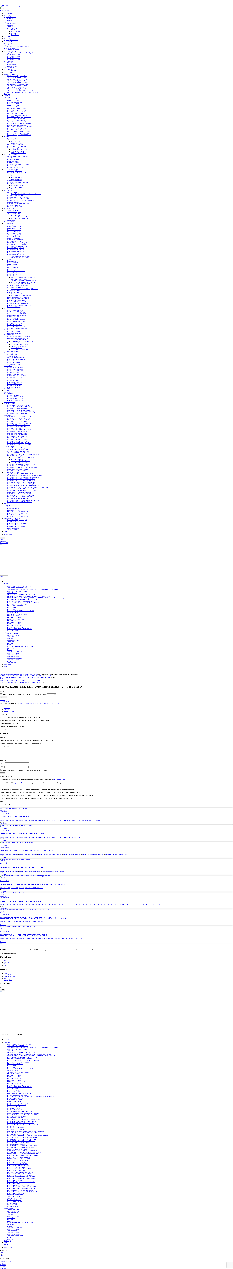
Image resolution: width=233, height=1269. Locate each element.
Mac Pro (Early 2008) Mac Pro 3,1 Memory (23, 277)
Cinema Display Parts (10, 74)
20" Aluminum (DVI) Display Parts (17, 79)
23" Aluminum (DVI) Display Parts (17, 84)
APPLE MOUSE (12, 593)
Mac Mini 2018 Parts (13, 318)
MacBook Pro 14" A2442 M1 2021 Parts (19, 492)
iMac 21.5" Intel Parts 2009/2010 (16, 113)
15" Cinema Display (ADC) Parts (17, 76)
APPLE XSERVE (12, 637)
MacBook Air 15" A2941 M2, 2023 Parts (19, 443)
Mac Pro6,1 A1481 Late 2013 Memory (22, 284)
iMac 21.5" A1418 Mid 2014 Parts (17, 115)
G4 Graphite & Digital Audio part (17, 520)
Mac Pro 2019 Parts (13, 372)
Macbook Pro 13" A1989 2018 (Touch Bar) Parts (21, 489)
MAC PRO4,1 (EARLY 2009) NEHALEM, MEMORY (23, 1119)
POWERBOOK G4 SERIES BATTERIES (19, 1173)
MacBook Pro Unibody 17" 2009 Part (18, 466)
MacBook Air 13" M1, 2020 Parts (17, 436)
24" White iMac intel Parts (18, 153)
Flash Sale (7, 95)
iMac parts (7, 136)
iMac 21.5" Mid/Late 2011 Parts (16, 118)
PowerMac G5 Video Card (15, 400)
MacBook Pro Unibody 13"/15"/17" (17, 246)
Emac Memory (11, 261)
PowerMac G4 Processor (14, 387)
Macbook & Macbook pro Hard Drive (18, 203)
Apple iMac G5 (11, 26)
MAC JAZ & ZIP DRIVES (15, 1106)
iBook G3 (10, 18)
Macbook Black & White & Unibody (18, 46)
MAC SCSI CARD (13, 1126)
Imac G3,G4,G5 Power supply (16, 359)
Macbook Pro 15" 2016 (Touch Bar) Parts (19, 493)
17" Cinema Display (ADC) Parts (17, 77)
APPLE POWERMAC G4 (15, 658)
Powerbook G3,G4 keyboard (19, 218)
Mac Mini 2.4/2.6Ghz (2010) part (16, 312)
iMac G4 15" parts (16, 141)
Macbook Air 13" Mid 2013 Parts (17, 441)
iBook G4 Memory (12, 264)
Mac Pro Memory (12, 276)
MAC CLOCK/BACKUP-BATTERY (18, 1103)
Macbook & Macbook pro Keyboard (21, 217)
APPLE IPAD (11, 638)
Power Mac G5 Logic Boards (15, 251)
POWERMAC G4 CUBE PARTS (17, 1183)
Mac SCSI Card (8, 389)
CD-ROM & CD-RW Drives (19, 344)
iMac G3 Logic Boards (14, 230)
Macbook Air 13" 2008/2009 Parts (17, 426)
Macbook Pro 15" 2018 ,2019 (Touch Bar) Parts (21, 495)
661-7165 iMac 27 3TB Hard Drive (15, 817)
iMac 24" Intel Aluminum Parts (16, 120)
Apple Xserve (8, 72)
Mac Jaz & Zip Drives (10, 208)
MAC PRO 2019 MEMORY (15, 1118)
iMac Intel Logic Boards (14, 235)
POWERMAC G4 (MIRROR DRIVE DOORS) (21, 1182)
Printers (9, 650)
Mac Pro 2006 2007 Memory (19, 279)
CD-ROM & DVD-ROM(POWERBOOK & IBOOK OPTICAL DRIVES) (29, 596)
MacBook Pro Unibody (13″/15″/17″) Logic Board (22, 1150)
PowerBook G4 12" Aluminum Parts (17, 511)
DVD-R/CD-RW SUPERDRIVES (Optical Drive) (22, 599)
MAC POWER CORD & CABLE (17, 1201)
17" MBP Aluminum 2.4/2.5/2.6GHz (18, 452)
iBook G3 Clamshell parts (14, 102)
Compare (6, 1246)
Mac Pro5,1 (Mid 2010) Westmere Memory (23, 282)
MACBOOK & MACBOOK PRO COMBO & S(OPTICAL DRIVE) (27, 1136)
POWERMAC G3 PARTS (15, 1180)
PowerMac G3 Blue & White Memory (18, 298)
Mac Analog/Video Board (11, 169)
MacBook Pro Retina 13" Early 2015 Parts (19, 502)
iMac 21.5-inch (15, 31)
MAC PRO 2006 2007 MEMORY (17, 1116)
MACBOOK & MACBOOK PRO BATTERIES (21, 1134)
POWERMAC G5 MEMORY (16, 1193)
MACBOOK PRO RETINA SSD (17, 1149)
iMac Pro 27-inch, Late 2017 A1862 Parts (19, 135)
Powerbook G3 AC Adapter (15, 166)
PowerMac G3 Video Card (15, 397)
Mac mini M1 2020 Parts (14, 323)
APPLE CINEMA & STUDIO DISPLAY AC (20, 586)
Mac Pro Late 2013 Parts (14, 377)
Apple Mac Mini (8, 41)
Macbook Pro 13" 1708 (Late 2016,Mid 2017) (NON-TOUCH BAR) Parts (29, 487)
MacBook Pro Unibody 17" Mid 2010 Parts (19, 469)
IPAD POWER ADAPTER (15, 1098)
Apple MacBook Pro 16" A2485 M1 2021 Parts (21, 474)
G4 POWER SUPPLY (13, 612)
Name (2, 763)
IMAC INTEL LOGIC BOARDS (17, 1095)
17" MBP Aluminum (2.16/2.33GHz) (18, 451)
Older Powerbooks (12, 63)
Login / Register (8, 1247)
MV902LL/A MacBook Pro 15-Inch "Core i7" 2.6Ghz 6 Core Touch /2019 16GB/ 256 (25, 677)
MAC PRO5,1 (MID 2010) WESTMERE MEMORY (22, 1121)
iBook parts (7, 97)
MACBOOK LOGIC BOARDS (16, 1144)
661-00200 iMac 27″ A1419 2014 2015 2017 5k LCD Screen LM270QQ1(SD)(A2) (32, 884)
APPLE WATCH (12, 655)
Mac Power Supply (9, 353)
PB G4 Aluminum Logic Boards (20, 256)
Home (2, 674)
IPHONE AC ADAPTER (14, 1100)
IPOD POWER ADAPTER (15, 1101)
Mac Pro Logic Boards (13, 238)
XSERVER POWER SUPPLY (16, 1198)
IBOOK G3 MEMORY (14, 620)
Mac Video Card (8, 393)
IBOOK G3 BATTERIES (14, 617)
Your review (4, 760)
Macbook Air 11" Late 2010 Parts (17, 421)
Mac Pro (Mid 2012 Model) (15, 371)
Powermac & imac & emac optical (17, 343)
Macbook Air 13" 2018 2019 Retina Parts (19, 430)
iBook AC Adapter (12, 158)
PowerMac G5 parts (13, 528)
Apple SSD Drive (12, 192)
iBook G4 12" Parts (13, 103)
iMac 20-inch (15, 30)
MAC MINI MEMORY (14, 1108)
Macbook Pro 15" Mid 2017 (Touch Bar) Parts (20, 497)
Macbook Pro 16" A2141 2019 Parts (17, 498)
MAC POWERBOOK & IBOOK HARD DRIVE (22, 1111)
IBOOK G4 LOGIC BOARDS (16, 624)
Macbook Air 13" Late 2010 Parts (17, 434)
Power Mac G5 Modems (14, 333)
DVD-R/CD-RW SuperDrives (19, 346)
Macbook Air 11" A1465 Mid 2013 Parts (19, 420)
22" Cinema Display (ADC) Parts (17, 82)
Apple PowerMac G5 (10, 71)
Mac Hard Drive (8, 190)
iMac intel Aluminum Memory (16, 271)
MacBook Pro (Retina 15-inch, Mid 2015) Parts (21, 479)
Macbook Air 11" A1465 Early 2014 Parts (19, 416)
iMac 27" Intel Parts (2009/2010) (16, 125)
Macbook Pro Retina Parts (11, 472)
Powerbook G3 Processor (14, 384)
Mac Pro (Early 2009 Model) (15, 367)
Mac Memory (7, 259)
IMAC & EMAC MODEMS (15, 627)
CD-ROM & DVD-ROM (18, 339)
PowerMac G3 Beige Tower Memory (18, 297)
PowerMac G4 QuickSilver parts (16, 526)
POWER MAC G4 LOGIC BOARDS (18, 1159)
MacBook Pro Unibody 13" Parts (16, 456)
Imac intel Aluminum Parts (11, 107)
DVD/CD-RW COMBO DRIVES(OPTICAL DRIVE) (23, 602)
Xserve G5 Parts (12, 529)
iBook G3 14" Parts (13, 100)
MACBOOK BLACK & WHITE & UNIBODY (21, 646)
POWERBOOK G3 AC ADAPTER (17, 1164)
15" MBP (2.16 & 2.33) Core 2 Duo (17, 449)
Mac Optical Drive (9, 334)
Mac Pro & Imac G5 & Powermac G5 (18, 199)
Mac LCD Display (9, 221)
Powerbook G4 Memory (14, 292)
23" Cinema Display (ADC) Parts (17, 85)
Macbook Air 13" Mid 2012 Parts (17, 439)
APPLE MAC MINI (13, 653)
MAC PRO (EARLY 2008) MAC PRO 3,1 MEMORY (23, 1113)
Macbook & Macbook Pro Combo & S (18, 336)
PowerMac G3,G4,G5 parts (12, 518)
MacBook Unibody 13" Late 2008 (17, 413)
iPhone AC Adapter (13, 161)
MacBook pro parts (9, 446)
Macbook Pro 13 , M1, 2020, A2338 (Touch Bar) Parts (23, 485)
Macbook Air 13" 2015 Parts (15, 428)
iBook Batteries (11, 176)
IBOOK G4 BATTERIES (14, 622)
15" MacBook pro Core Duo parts (17, 448)
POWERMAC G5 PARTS (15, 1195)
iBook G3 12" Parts (13, 99)
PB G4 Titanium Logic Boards (20, 257)
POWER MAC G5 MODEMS (16, 1162)
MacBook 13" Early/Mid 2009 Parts (17, 408)
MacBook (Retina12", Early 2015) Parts (18, 405)
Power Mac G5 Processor (14, 382)
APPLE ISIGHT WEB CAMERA (17, 591)
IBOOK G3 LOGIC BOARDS (16, 619)
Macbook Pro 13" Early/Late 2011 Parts (22, 459)
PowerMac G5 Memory (14, 307)
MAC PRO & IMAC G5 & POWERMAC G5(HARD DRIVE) (25, 1114)
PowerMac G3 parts (13, 521)
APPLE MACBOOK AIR (15, 651)
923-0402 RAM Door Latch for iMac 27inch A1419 (23, 834)
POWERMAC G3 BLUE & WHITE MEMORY (21, 1178)
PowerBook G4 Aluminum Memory (21, 294)
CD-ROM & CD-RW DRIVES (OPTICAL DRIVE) (22, 594)
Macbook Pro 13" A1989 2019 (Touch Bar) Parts (21, 490)
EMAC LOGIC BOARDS (15, 606)
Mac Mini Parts (8, 308)
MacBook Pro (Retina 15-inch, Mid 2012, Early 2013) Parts (24, 477)
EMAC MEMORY (12, 607)
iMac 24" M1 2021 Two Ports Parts (17, 122)
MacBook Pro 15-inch (13, 56)
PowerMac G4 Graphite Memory (16, 300)
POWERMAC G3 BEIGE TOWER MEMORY (21, 1177)
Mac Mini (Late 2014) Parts (15, 310)
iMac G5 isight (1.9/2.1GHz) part (16, 146)
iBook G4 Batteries (16, 179)
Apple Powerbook (9, 61)
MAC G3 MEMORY (13, 630)
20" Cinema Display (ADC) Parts (17, 81)
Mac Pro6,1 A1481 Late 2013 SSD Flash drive (20, 200)
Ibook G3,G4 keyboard (17, 215)
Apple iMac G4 (11, 25)
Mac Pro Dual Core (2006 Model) (17, 375)
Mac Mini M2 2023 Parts (14, 325)
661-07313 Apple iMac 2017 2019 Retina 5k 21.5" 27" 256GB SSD (20, 682)
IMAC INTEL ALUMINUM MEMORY (19, 1093)
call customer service (70, 783)
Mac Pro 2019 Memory (14, 274)
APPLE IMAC (11, 663)
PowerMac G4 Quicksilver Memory (17, 303)
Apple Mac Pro (8, 43)
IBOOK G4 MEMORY (14, 625)
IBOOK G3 (10, 643)
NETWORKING (12, 1205)
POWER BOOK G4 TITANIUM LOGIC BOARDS (22, 1155)
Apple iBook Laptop (10, 17)
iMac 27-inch (15, 35)
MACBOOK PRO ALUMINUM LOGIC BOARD (22, 1146)
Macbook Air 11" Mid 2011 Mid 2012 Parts (19, 423)
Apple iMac (7, 22)
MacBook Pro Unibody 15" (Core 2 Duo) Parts (21, 464)
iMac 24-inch (15, 33)
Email (2, 766)
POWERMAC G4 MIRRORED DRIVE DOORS (22, 1187)
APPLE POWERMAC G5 (15, 659)
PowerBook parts (9, 507)
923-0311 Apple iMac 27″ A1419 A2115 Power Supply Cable (26, 851)
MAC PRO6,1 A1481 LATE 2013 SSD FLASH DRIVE (23, 1124)
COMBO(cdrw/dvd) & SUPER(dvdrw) (22, 341)
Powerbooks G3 (12, 66)
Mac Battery (7, 174)
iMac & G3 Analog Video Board (16, 172)
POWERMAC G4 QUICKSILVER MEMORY (21, 1188)
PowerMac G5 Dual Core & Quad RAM (19, 305)
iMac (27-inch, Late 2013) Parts (16, 110)
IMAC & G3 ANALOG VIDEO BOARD (19, 629)
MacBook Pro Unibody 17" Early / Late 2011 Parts (22, 467)
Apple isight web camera (11, 40)
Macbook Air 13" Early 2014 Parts (17, 433)
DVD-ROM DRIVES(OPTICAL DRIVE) (19, 601)
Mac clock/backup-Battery (14, 180)
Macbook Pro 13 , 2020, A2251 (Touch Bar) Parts (21, 482)
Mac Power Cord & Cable (11, 351)
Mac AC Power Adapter (11, 154)
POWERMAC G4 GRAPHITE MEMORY (20, 1185)
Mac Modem (7, 330)
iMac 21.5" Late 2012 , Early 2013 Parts (19, 117)
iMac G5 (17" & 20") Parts (15, 144)
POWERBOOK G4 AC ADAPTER (17, 1170)
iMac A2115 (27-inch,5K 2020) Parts (18, 133)
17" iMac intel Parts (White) (19, 149)
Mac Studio (7, 392)
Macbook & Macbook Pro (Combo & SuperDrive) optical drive (25, 1131)
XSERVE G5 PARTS (13, 1196)
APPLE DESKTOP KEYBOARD (17, 588)
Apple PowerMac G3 (10, 67)
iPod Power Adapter (13, 162)
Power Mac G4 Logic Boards (15, 249)
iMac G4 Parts (11, 140)
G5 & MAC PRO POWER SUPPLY (18, 614)
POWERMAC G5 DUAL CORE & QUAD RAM (22, 1191)
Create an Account (5, 1261)
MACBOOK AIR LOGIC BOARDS (18, 1142)
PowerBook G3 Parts (13, 510)
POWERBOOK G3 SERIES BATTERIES (19, 1169)
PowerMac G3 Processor (14, 385)
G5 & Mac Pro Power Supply (15, 357)
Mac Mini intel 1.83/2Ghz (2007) (16, 321)
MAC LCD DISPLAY (14, 1200)
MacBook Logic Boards (14, 241)
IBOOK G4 (10, 645)
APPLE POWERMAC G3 (15, 656)
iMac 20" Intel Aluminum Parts (16, 112)
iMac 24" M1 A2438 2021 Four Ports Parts (19, 123)
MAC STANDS (12, 1203)
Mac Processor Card (9, 379)
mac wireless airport (9, 402)
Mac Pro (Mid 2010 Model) (15, 369)
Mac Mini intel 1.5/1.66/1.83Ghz (16, 320)
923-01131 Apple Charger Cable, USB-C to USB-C (22, 867)
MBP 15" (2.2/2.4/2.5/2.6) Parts (16, 470)
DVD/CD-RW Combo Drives (19, 349)
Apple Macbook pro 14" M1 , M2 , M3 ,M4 (20, 53)
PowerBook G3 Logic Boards (16, 253)
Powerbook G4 (11, 64)
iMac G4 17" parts (16, 143)
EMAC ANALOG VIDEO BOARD (18, 604)
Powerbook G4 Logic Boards (15, 254)
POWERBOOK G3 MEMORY (16, 1167)
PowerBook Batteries (13, 184)
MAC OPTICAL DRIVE (14, 1110)
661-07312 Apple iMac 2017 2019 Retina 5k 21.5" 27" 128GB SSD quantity (24, 694)
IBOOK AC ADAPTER (14, 616)
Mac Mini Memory (12, 272)
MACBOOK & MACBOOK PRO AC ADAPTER (22, 1132)
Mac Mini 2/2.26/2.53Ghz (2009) (16, 313)
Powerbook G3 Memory (14, 290)
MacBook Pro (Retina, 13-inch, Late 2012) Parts (21, 480)
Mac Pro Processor (12, 380)
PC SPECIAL (11, 661)
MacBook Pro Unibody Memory (16, 287)
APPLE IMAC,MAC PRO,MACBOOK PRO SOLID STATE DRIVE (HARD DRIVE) (33, 589)
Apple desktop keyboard (14, 212)
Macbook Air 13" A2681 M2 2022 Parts (18, 425)
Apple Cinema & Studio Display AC (17, 156)
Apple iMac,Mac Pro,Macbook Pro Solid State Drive (26, 194)
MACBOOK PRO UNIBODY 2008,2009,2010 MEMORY (24, 1152)
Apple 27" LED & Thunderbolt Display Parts (20, 90)
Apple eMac (7, 15)
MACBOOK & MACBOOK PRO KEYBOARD (21, 1139)
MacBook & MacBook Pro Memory (17, 285)
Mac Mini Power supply (14, 362)
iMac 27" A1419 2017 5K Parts (16, 128)
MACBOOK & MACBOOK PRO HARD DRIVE (22, 1137)
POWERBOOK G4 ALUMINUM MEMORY (20, 1172)
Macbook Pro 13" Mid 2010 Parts (20, 462)
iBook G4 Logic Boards (14, 228)
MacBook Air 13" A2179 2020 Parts (17, 431)
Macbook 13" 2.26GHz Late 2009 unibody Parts (21, 407)
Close (1, 1252)
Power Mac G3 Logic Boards (15, 248)
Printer (5, 531)
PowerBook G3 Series (17, 185)
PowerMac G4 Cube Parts (14, 525)
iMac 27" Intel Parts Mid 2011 (16, 130)
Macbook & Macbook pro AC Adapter (18, 164)
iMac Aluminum (12, 28)
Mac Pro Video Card (13, 395)
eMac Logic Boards (13, 225)
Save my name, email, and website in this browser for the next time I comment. (24, 770)
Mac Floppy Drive (9, 189)
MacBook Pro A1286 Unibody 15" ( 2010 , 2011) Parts (23, 454)
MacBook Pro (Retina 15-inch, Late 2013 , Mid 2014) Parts (24, 475)
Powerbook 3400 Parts (13, 508)
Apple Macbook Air (9, 48)
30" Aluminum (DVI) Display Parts (17, 89)
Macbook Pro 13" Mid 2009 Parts (20, 461)
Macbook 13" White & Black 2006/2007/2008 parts (22, 412)
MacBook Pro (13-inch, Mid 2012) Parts (22, 457)
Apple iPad (7, 36)
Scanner (6, 533)
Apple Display (8, 13)
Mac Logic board (9, 223)
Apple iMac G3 (11, 23)
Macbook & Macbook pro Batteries (17, 182)
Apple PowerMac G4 (10, 69)
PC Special (7, 505)
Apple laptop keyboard (13, 213)
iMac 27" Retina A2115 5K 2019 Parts (18, 131)
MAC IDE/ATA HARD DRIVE (16, 1105)
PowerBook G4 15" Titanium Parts (17, 515)
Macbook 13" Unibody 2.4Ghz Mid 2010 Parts (20, 410)
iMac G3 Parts (11, 138)
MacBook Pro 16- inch (13, 58)
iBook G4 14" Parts (13, 105)
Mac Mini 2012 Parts (13, 316)
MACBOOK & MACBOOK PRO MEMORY (21, 1141)
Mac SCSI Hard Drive (13, 202)
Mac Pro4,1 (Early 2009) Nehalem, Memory (23, 280)
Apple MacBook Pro (10, 51)
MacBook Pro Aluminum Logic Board (18, 243)
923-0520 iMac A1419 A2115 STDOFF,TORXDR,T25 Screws (24, 935)
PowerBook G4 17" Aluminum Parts (17, 516)
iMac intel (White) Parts (14, 148)
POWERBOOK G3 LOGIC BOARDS (18, 1165)
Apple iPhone (8, 38)
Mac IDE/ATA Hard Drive (15, 195)
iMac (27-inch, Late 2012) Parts (16, 108)
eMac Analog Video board (14, 171)
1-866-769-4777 (4, 5)
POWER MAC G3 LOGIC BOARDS (18, 1157)
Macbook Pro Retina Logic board (17, 244)
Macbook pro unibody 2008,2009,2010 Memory (25, 289)
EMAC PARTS (11, 609)
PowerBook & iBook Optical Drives (17, 338)
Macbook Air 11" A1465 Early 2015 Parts (19, 418)
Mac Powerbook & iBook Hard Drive (18, 197)
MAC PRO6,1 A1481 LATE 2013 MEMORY (20, 1123)
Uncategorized (8, 534)
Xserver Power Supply (13, 364)
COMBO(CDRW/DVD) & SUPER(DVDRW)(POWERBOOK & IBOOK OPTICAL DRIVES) (35, 598)
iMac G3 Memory (12, 266)
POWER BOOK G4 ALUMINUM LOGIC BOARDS (23, 1154)
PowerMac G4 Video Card (15, 398)
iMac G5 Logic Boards (14, 233)
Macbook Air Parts (9, 415)
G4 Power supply (12, 356)
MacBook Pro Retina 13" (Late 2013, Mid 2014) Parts (23, 500)
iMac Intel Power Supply (14, 361)
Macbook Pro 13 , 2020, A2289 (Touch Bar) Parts (21, 484)
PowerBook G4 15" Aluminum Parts (17, 513)
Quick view (3, 811)
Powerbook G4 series (17, 187)
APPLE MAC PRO (13, 640)
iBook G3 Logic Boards (14, 226)
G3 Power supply (12, 354)
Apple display (11, 648)
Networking (7, 503)
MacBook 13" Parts (9, 403)
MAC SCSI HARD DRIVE (15, 1128)
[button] (3, 823)
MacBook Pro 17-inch (13, 59)
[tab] (118, 708)
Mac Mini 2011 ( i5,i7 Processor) (16, 315)
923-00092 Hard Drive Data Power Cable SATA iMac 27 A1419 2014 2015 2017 (34, 918)
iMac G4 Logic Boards (14, 231)
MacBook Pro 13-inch (13, 54)
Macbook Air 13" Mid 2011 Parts (16, 438)
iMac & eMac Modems (14, 331)
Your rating (4, 747)
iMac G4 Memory (12, 267)
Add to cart (4, 697)
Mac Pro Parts (8, 366)
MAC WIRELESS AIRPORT (16, 1129)
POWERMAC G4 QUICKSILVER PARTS (20, 1190)
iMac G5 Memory (12, 269)
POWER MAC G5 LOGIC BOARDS (18, 1160)
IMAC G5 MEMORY (13, 1092)
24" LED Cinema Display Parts (16, 87)
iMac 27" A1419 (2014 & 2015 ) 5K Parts (19, 126)
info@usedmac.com (59, 779)
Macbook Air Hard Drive (14, 205)
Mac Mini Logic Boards (14, 236)
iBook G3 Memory (12, 262)
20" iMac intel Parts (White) (19, 151)
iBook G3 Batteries (16, 177)
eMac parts (7, 94)
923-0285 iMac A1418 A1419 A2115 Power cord (20, 901)
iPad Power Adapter (13, 159)
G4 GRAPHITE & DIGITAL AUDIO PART (20, 611)
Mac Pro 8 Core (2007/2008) (15, 374)
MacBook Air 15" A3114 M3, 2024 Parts (19, 444)
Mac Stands (7, 390)
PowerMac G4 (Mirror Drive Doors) (17, 523)
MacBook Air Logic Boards (15, 239)
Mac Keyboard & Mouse (11, 210)
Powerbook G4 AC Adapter (15, 167)
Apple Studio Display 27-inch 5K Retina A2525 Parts (22, 92)
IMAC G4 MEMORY (13, 1090)
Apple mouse (11, 220)
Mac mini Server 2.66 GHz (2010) (17, 328)
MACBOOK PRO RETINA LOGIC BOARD (20, 1147)
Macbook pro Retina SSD (14, 207)
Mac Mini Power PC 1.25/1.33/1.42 (17, 326)
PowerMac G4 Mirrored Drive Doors (18, 302)
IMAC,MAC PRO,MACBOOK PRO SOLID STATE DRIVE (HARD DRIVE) (30, 1096)
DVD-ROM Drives (16, 348)
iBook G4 (10, 20)
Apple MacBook (8, 45)
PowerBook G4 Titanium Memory (21, 295)
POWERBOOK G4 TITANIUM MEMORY (20, 1175)
